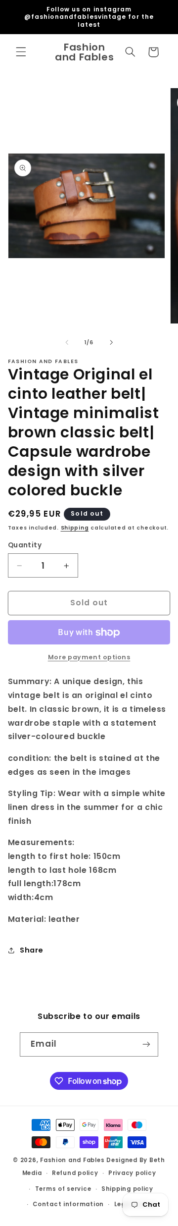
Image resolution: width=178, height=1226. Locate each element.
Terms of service (63, 1189)
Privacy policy (132, 1173)
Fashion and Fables (72, 1160)
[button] (20, 52)
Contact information (68, 1204)
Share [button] (32, 950)
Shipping (75, 528)
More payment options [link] (89, 657)
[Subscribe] (146, 1044)
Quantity (25, 545)
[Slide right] (111, 342)
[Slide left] (67, 342)
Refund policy (75, 1173)
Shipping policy (127, 1189)
